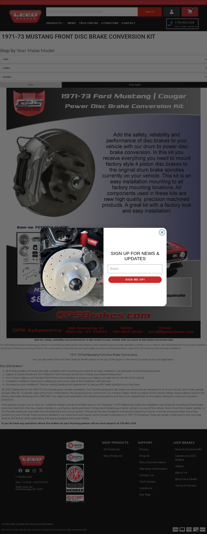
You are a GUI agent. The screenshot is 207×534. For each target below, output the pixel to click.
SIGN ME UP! (135, 279)
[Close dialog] (162, 232)
